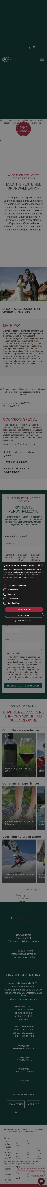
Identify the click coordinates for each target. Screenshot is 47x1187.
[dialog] (23, 593)
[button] (23, 620)
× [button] (42, 565)
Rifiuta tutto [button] (24, 615)
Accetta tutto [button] (24, 609)
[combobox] (39, 565)
